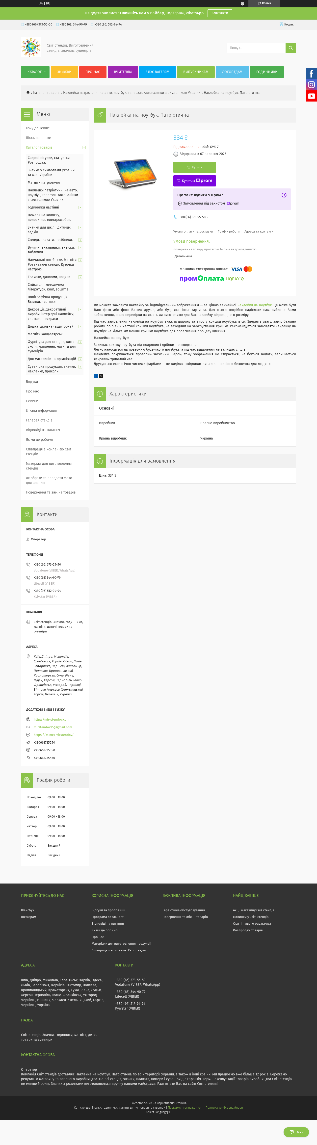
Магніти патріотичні (44, 182)
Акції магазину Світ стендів (253, 910)
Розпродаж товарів (248, 930)
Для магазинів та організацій (52, 359)
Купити (197, 167)
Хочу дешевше (38, 128)
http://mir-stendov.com (51, 719)
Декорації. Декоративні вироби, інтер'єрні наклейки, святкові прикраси (51, 314)
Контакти (219, 13)
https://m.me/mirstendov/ (54, 735)
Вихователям (157, 72)
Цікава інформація (41, 411)
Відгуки (32, 382)
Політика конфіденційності (224, 1107)
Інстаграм (28, 917)
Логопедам (232, 72)
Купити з (188, 181)
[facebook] (96, 377)
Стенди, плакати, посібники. (50, 240)
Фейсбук (27, 910)
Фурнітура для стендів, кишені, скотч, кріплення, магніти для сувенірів (53, 346)
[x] (101, 377)
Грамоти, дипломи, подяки (49, 277)
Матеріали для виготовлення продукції (121, 943)
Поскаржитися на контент (185, 1107)
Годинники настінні (43, 207)
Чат (300, 1132)
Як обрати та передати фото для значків (49, 480)
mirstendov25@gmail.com (53, 727)
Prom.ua (181, 1103)
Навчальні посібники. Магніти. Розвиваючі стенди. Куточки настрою (52, 264)
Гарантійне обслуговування (183, 910)
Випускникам (196, 72)
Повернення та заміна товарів (51, 492)
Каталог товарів (46, 93)
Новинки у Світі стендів (250, 917)
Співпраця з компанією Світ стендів (48, 452)
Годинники (267, 72)
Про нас (92, 72)
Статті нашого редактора (252, 923)
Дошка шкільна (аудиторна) (50, 326)
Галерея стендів (39, 420)
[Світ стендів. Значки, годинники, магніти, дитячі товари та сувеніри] (31, 56)
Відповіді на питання (43, 430)
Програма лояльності (108, 917)
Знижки (64, 72)
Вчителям (123, 72)
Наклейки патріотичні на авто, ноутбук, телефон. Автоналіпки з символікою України (131, 93)
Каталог (34, 72)
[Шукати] (291, 48)
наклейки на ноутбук (255, 305)
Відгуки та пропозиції (108, 910)
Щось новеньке (38, 138)
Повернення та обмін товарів (185, 917)
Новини (32, 401)
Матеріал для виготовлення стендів (49, 466)
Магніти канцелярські (45, 334)
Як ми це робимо (39, 440)
